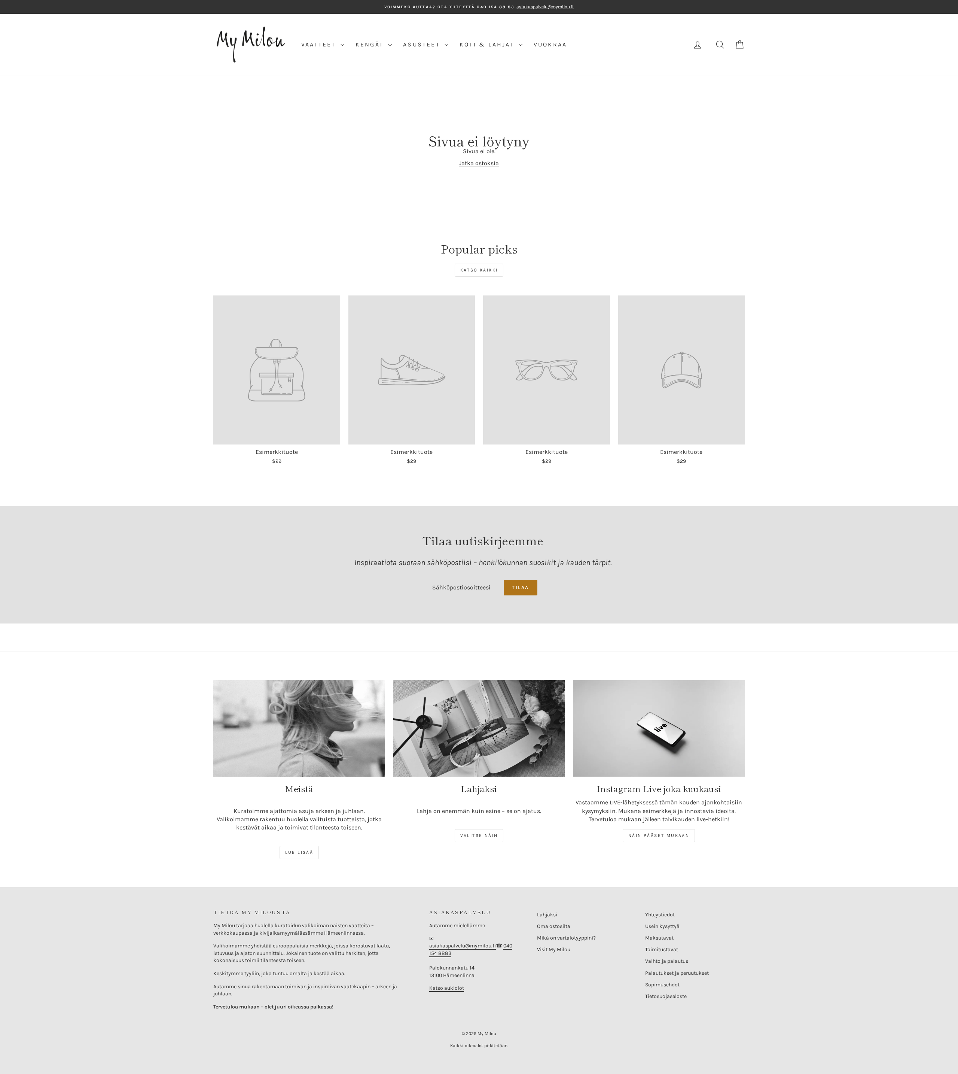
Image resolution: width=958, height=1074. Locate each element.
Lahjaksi (547, 914)
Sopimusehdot (662, 985)
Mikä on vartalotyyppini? (566, 938)
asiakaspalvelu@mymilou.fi (462, 946)
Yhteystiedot (660, 914)
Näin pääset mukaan (658, 835)
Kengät (371, 44)
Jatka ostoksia (479, 163)
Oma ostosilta (553, 926)
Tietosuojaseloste (666, 996)
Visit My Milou (553, 949)
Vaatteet (320, 44)
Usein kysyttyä (662, 926)
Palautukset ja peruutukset (677, 973)
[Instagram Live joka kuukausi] (659, 728)
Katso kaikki (479, 270)
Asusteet (423, 44)
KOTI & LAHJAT (488, 44)
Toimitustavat (661, 949)
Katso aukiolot (446, 988)
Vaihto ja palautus (666, 961)
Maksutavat (659, 938)
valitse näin (479, 835)
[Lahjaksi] (479, 728)
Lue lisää (299, 852)
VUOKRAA (550, 44)
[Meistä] (299, 728)
